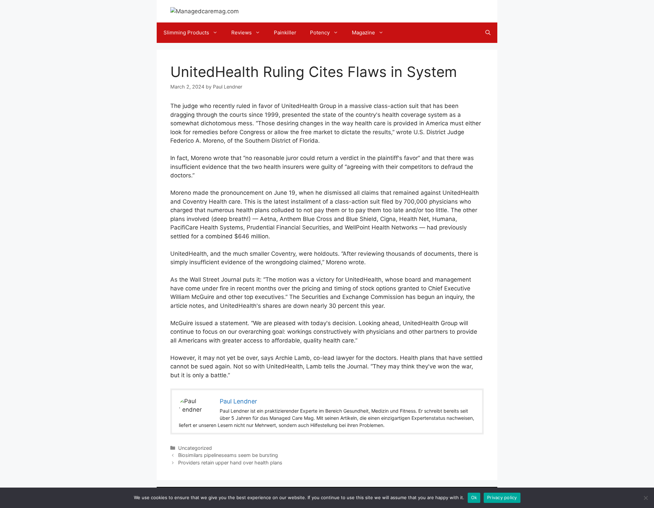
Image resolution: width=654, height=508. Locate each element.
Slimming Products (186, 32)
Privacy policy (502, 497)
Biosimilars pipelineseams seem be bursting (228, 455)
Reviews (241, 32)
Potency (320, 32)
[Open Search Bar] (488, 32)
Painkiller (285, 32)
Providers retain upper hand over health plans (230, 462)
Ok (474, 497)
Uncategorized (195, 448)
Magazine (363, 32)
